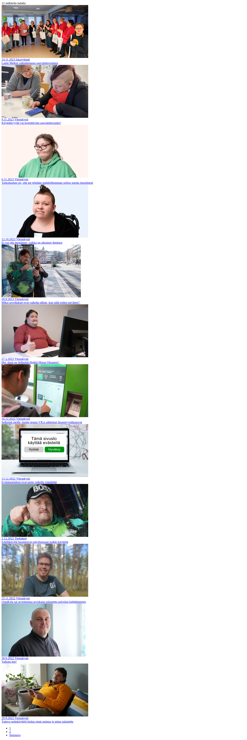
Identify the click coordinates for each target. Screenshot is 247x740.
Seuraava (14, 735)
